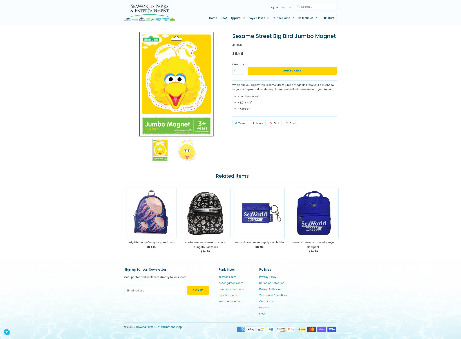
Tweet (242, 123)
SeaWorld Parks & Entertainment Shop (158, 327)
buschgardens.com (231, 283)
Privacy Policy (267, 277)
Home (213, 18)
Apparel (236, 18)
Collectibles (306, 18)
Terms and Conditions (273, 295)
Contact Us (266, 301)
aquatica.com (228, 295)
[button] (7, 332)
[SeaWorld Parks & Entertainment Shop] (149, 12)
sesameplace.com (230, 301)
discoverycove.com (231, 289)
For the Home (281, 18)
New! (224, 18)
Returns (264, 307)
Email (293, 123)
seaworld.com (227, 277)
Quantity (238, 64)
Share (259, 123)
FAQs (262, 313)
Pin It (276, 123)
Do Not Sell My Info (271, 289)
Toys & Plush (257, 18)
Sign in (274, 7)
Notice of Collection (271, 283)
